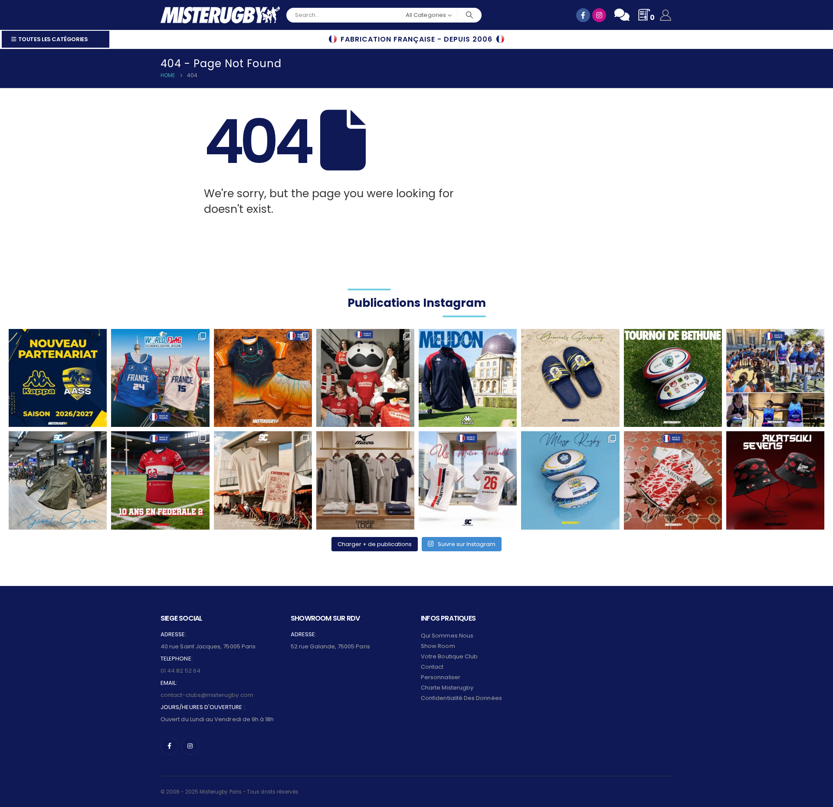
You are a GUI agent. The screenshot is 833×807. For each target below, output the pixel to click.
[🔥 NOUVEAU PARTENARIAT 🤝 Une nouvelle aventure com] (58, 378)
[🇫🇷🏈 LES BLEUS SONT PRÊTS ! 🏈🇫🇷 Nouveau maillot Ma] (160, 378)
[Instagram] (190, 746)
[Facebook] (169, 746)
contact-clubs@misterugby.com (207, 695)
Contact (432, 667)
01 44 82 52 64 (180, 671)
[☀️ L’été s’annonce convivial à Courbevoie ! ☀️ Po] (263, 480)
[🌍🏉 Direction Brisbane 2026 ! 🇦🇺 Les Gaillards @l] (263, 378)
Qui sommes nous (447, 635)
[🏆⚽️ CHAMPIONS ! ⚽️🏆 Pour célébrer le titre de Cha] (468, 480)
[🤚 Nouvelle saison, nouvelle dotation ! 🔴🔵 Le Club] (468, 378)
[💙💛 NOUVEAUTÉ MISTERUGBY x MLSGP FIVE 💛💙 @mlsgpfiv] (570, 480)
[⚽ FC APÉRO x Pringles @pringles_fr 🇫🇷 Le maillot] (365, 378)
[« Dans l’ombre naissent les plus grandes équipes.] (775, 480)
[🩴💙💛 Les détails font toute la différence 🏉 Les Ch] (570, 378)
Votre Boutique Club (449, 656)
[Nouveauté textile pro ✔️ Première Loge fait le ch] (365, 480)
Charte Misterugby (447, 687)
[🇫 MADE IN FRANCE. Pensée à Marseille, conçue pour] (775, 378)
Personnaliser (440, 677)
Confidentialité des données (461, 698)
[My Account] (665, 15)
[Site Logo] (220, 15)
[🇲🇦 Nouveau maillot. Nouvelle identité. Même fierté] (673, 480)
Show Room (438, 646)
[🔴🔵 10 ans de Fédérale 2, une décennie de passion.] (160, 480)
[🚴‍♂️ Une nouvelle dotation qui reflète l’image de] (58, 480)
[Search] (469, 15)
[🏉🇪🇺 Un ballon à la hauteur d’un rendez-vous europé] (673, 378)
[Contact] (622, 15)
